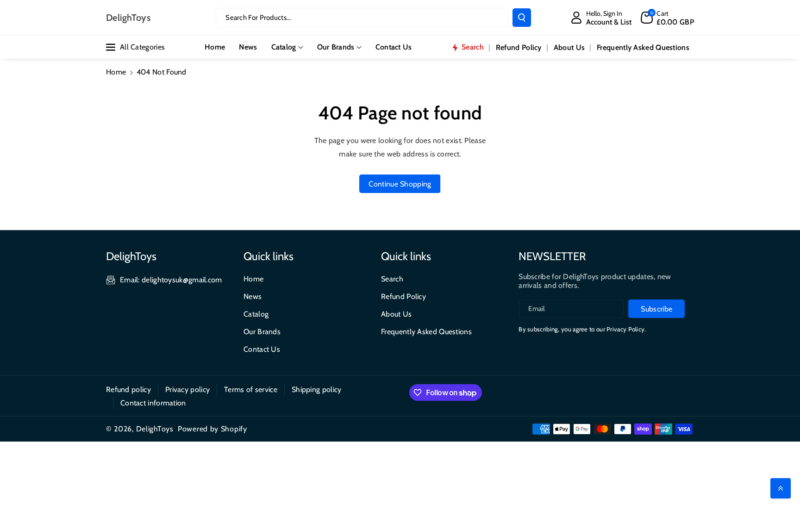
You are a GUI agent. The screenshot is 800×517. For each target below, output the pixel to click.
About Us (396, 314)
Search (392, 278)
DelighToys (155, 428)
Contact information (153, 403)
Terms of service (250, 389)
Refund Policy (403, 296)
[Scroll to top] (780, 488)
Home (116, 72)
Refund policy (128, 389)
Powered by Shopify (212, 428)
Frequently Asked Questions (426, 331)
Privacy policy (187, 389)
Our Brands (336, 47)
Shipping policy (317, 389)
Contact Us (262, 349)
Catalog (283, 47)
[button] (667, 17)
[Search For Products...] (521, 17)
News (253, 296)
